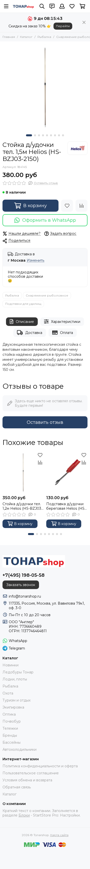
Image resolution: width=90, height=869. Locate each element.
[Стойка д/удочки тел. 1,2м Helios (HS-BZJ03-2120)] (23, 472)
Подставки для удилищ (23, 304)
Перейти (63, 26)
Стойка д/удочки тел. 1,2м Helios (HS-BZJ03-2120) (22, 506)
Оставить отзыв (45, 422)
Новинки (10, 665)
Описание (25, 321)
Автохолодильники (19, 749)
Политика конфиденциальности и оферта (40, 766)
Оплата (66, 332)
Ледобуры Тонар (18, 672)
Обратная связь (16, 787)
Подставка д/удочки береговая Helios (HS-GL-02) (66, 506)
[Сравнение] (82, 206)
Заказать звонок (20, 585)
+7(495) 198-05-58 (23, 575)
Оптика (9, 714)
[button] (29, 135)
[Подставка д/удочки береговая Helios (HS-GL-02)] (67, 472)
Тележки (10, 728)
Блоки (24, 815)
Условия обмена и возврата (27, 780)
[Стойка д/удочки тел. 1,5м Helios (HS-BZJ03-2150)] (45, 86)
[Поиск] (42, 6)
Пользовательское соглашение (30, 773)
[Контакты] (52, 6)
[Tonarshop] (23, 6)
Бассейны (11, 742)
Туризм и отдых (16, 700)
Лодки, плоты (14, 679)
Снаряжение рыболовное (47, 295)
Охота (7, 693)
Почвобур (11, 721)
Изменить (35, 260)
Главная (8, 37)
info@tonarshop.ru (25, 596)
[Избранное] (67, 206)
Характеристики (65, 321)
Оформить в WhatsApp (49, 220)
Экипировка (13, 707)
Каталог (26, 37)
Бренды (9, 735)
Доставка (33, 332)
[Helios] (77, 148)
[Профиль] (62, 6)
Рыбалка (44, 37)
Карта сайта (59, 835)
